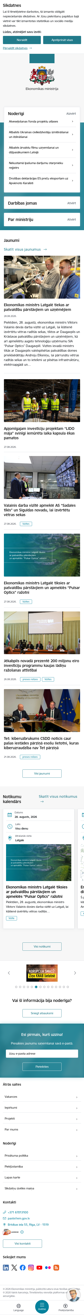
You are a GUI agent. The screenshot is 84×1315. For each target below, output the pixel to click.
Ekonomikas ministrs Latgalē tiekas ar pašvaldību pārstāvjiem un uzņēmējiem (37, 307)
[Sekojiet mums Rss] (56, 1267)
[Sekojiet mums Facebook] (23, 1268)
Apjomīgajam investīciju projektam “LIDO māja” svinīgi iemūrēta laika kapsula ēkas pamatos (39, 433)
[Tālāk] (75, 973)
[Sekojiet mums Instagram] (31, 1267)
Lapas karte (12, 1177)
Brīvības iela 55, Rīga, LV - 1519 (28, 1224)
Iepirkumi (11, 1107)
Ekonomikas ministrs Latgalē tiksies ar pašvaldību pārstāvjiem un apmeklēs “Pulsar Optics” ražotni (42, 588)
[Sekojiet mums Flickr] (48, 1267)
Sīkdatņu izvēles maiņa (19, 1188)
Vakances (11, 1096)
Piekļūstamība (14, 1166)
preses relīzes (30, 679)
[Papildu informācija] (22, 1232)
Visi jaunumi (42, 773)
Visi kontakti (22, 1243)
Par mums (11, 1129)
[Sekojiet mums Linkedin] (6, 1268)
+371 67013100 (18, 1212)
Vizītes (25, 523)
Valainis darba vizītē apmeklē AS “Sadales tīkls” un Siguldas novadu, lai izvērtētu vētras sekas (40, 510)
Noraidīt (22, 40)
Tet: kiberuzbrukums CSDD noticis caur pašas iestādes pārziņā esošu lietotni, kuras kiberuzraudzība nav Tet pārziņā (41, 743)
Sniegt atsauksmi (42, 1013)
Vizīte (11, 918)
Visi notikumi (42, 946)
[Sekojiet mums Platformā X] (14, 1268)
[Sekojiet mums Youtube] (39, 1267)
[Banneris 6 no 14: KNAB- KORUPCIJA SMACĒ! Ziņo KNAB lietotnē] (42, 973)
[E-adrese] (11, 1232)
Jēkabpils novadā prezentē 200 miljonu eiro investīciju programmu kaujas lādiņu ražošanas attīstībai (41, 665)
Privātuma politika (16, 1155)
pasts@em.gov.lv (19, 1218)
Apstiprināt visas (62, 40)
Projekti (10, 1118)
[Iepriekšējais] (9, 973)
